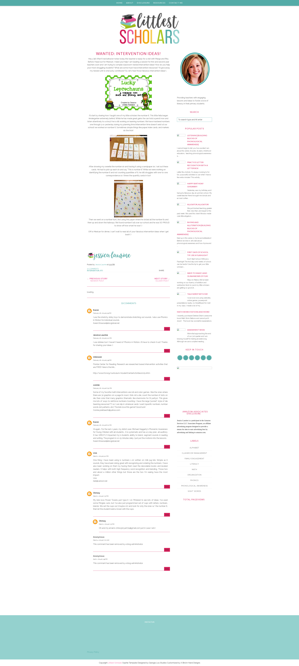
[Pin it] (168, 270)
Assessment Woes (196, 330)
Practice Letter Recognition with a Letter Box (197, 165)
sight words (194, 491)
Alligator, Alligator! (198, 204)
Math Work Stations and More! (193, 312)
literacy (194, 464)
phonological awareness (194, 486)
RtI (101, 271)
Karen (96, 310)
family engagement (194, 459)
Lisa (95, 453)
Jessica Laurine (100, 335)
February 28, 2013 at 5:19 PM (102, 313)
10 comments (93, 269)
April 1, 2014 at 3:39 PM (100, 559)
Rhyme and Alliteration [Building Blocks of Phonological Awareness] (194, 228)
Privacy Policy (93, 652)
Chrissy (96, 493)
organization (194, 475)
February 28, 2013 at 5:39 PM (102, 360)
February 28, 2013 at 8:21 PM (102, 425)
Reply (167, 329)
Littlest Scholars (115, 663)
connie (96, 385)
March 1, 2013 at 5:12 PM (101, 456)
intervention (93, 271)
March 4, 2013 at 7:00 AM (101, 540)
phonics (194, 480)
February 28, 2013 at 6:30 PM (102, 388)
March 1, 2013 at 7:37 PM (101, 496)
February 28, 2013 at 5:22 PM (102, 338)
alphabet (194, 448)
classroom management (194, 453)
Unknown (97, 357)
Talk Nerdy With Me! (197, 294)
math (194, 469)
